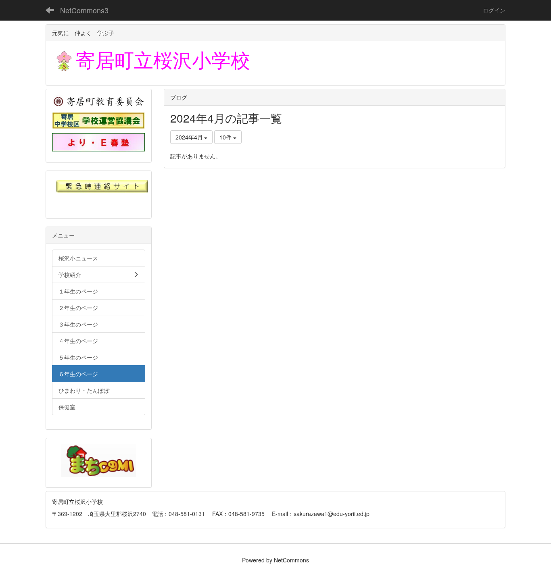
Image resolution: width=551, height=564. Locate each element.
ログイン (494, 10)
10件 (226, 137)
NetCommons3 (84, 10)
